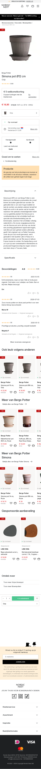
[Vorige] (4, 48)
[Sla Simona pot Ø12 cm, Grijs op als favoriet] (37, 598)
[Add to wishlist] (11, 392)
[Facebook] (14, 696)
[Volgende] (37, 48)
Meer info (33, 129)
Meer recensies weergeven (20, 342)
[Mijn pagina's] (22, 6)
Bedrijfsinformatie (10, 731)
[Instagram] (20, 696)
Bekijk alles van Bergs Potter (13, 404)
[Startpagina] (6, 6)
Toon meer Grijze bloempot (13, 582)
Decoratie (18, 23)
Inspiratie (6, 723)
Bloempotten (27, 23)
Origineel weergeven (26, 313)
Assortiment (8, 715)
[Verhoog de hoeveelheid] (9, 598)
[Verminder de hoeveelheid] (3, 598)
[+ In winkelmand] (15, 392)
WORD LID (29, 1)
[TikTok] (27, 696)
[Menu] (38, 6)
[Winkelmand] (32, 6)
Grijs (4, 604)
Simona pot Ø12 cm (8, 25)
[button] (7, 84)
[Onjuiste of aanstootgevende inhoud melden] (37, 293)
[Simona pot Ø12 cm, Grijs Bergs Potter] (20, 48)
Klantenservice (9, 707)
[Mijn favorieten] (27, 6)
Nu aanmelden (32, 96)
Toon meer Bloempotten (12, 586)
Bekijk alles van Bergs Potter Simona (16, 461)
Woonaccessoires (8, 23)
